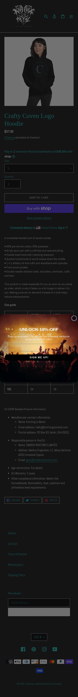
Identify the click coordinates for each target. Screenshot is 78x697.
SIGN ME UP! (39, 357)
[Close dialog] (74, 318)
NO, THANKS (39, 367)
